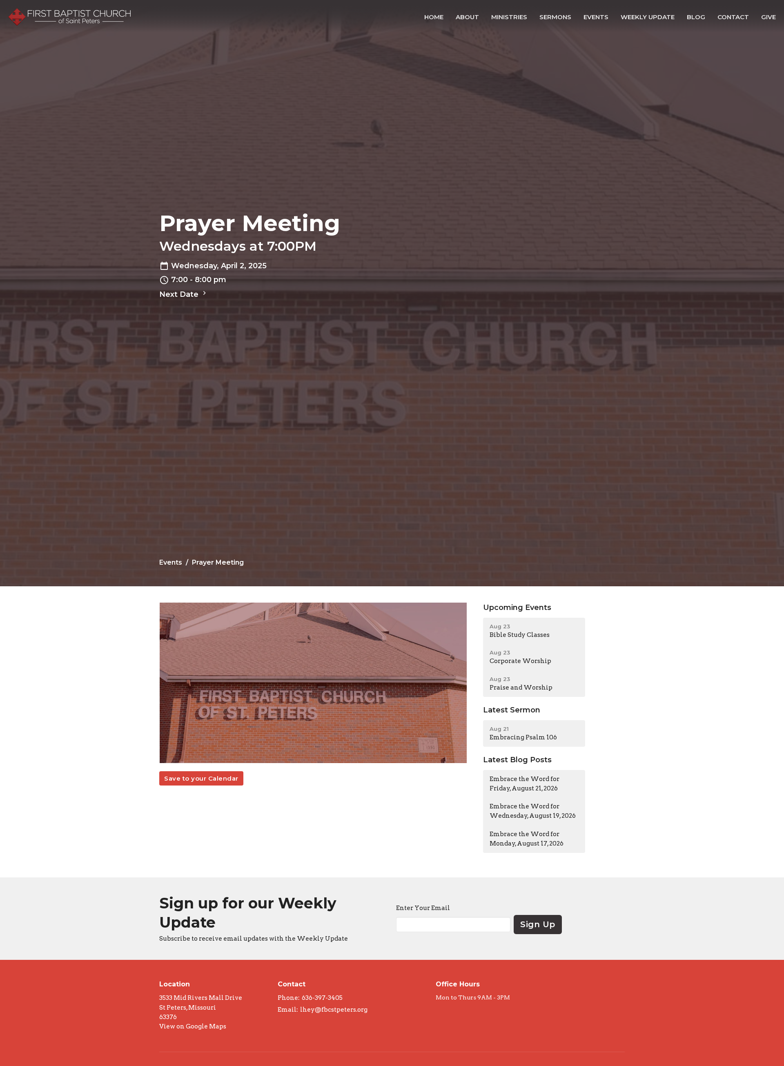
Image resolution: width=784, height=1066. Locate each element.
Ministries (509, 17)
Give (768, 17)
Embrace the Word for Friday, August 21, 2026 (524, 783)
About (467, 17)
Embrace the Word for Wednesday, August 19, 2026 (533, 811)
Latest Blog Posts (517, 759)
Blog (696, 17)
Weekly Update (648, 17)
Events (596, 17)
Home (433, 17)
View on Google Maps (192, 1026)
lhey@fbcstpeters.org (334, 1009)
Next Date (179, 294)
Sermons (555, 17)
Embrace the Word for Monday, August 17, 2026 (527, 838)
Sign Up (537, 924)
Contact (733, 17)
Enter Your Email (423, 908)
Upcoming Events (517, 607)
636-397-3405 (322, 997)
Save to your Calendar (201, 778)
